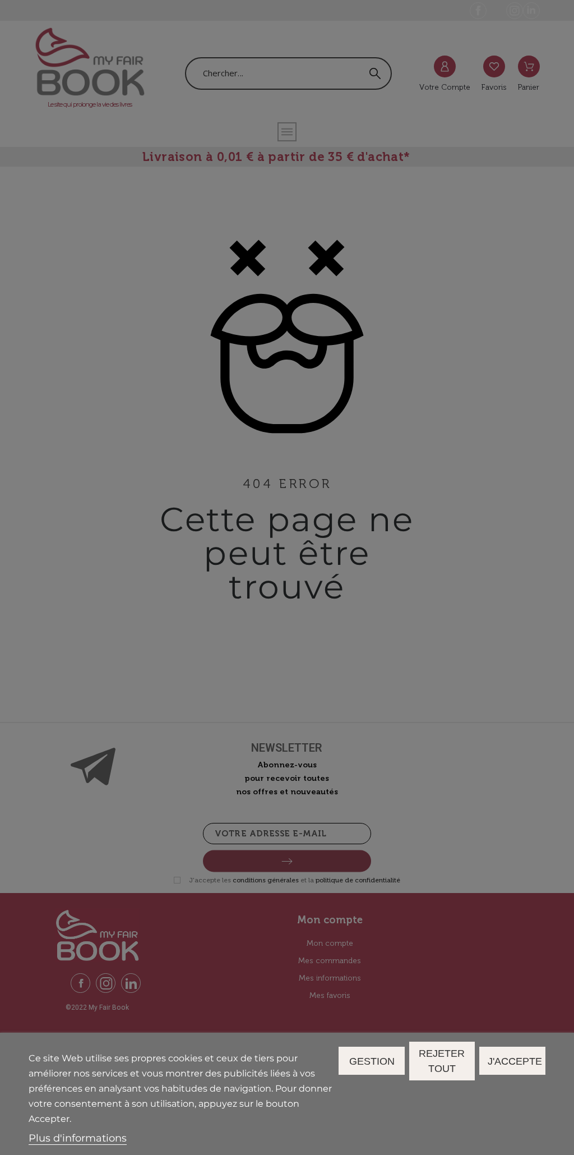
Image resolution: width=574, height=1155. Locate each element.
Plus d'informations (78, 1138)
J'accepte (515, 1061)
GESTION (372, 1061)
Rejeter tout (442, 1060)
